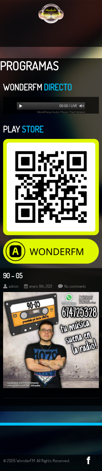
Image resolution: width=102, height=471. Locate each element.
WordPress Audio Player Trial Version (61, 112)
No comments (75, 286)
